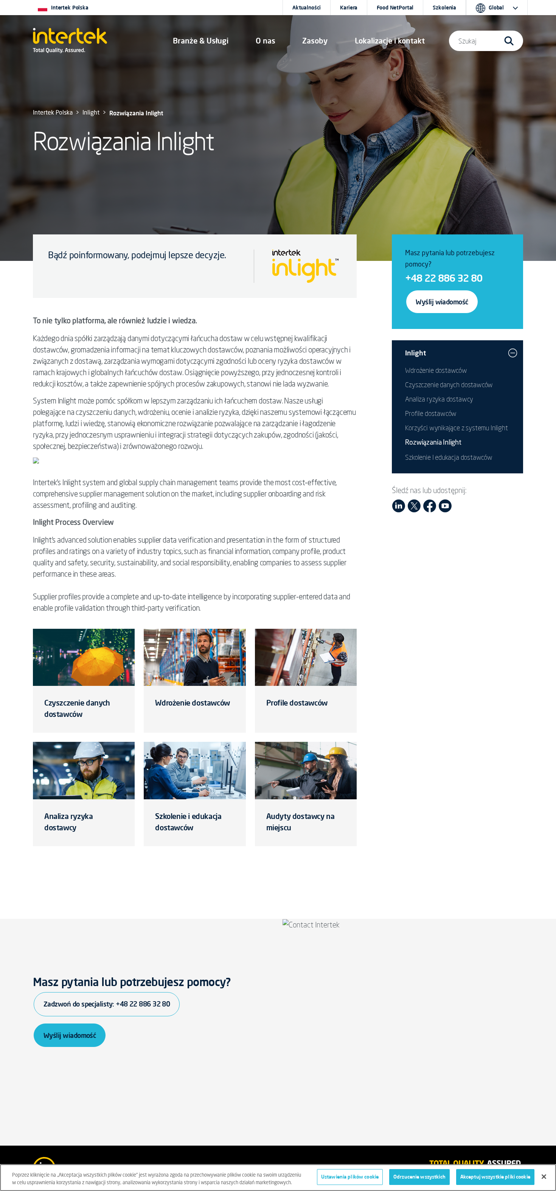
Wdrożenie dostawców (192, 702)
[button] (200, 41)
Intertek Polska (53, 113)
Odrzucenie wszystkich (419, 1177)
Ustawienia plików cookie (350, 1177)
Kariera (348, 7)
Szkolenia (444, 7)
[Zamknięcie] (544, 1176)
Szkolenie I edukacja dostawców (448, 457)
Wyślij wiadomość (442, 302)
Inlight (90, 113)
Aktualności (306, 7)
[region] (278, 1177)
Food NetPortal (395, 7)
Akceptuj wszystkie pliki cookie (495, 1177)
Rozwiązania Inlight (433, 442)
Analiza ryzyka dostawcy (439, 399)
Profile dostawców (297, 702)
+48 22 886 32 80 (443, 278)
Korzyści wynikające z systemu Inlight (456, 427)
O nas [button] (265, 40)
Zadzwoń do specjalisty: (106, 1004)
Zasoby (315, 40)
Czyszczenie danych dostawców (449, 384)
